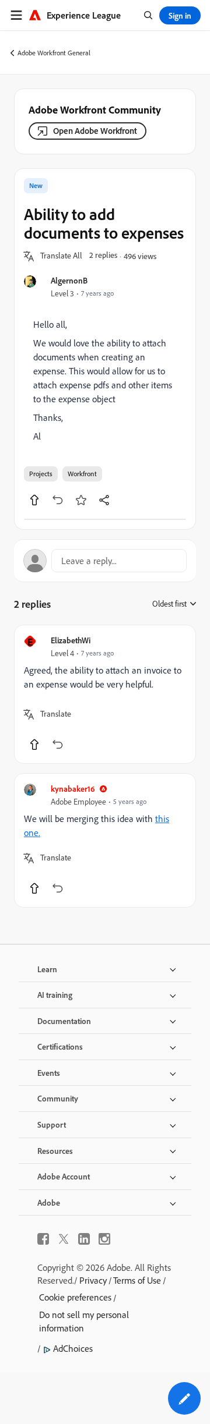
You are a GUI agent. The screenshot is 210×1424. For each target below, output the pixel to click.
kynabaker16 (73, 789)
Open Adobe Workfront (95, 130)
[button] (61, 256)
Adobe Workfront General (54, 52)
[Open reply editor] (105, 561)
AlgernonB (69, 280)
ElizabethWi (70, 640)
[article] (105, 694)
